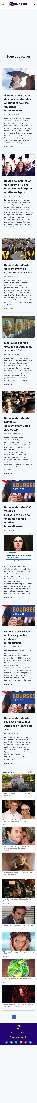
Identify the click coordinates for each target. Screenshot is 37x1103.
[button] (3, 4)
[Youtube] (25, 1042)
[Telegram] (30, 1042)
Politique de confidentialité (18, 1037)
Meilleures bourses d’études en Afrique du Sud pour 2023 (18, 346)
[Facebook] (6, 1042)
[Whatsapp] (16, 1042)
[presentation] (18, 79)
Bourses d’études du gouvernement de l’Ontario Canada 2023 (18, 268)
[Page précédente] (4, 1017)
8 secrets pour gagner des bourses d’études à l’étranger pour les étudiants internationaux (18, 103)
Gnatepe (9, 114)
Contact (23, 1033)
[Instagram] (21, 1042)
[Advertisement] (18, 28)
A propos (14, 1033)
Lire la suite (9, 147)
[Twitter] (11, 1042)
